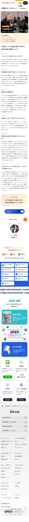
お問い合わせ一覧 (4, 486)
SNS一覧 (16, 459)
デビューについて (18, 447)
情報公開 (3, 456)
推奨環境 (16, 497)
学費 (16, 441)
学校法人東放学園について (6, 453)
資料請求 (16, 486)
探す (6, 254)
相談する (23, 254)
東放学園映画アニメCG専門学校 (11, 406)
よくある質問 (17, 483)
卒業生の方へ (6, 283)
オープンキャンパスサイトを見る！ (14, 514)
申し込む (8, 399)
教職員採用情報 (4, 459)
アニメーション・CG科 (23, 406)
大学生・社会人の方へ (21, 265)
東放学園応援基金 (18, 456)
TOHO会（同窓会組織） (6, 506)
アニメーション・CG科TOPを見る (12, 211)
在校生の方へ (20, 278)
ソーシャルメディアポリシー (7, 497)
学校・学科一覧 (18, 453)
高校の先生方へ (21, 274)
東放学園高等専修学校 (5, 503)
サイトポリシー (18, 494)
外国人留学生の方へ (21, 269)
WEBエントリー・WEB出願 (20, 444)
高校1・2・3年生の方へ (8, 265)
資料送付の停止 (4, 489)
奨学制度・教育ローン (5, 444)
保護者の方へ (6, 274)
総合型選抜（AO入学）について (7, 441)
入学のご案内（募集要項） (20, 438)
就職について (3, 447)
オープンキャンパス (5, 438)
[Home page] (2, 406)
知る (14, 254)
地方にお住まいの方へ (8, 269)
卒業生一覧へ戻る (13, 219)
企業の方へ (6, 278)
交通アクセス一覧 (4, 483)
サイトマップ (3, 494)
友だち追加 (7, 377)
